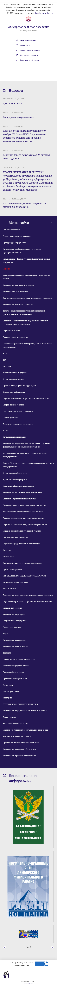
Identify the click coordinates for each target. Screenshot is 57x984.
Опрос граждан (9, 717)
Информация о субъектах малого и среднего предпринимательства (22, 251)
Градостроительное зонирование (17, 236)
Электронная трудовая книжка (16, 666)
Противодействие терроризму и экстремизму (22, 563)
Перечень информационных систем (18, 486)
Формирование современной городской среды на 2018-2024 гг (26, 277)
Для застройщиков (11, 691)
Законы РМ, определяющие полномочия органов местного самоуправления (28, 465)
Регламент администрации (14, 437)
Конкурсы (7, 698)
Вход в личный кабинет (30, 60)
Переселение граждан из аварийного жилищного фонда (27, 602)
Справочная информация (14, 392)
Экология (7, 366)
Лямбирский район (28, 31)
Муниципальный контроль (14, 473)
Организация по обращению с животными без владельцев (28, 595)
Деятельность (9, 557)
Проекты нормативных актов (15, 337)
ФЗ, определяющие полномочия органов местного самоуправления (24, 455)
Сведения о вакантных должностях (18, 424)
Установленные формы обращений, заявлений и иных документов (26, 261)
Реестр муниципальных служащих (18, 411)
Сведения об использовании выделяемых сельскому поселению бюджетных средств (25, 322)
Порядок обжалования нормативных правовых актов (26, 398)
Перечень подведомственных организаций (21, 544)
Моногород (8, 685)
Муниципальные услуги (13, 379)
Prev (4, 912)
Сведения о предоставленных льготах (19, 499)
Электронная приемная (30, 50)
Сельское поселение (11, 230)
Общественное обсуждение (14, 621)
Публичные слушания (12, 569)
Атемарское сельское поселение (28, 27)
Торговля (7, 653)
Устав (5, 431)
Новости (6, 269)
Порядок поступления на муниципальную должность (26, 525)
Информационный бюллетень (16, 292)
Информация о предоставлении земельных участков (26, 711)
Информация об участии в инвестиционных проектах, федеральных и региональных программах (26, 445)
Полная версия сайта (29, 55)
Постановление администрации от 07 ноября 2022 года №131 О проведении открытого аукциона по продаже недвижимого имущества (24, 136)
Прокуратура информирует (14, 243)
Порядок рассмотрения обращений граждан (22, 531)
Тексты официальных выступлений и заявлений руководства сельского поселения (24, 312)
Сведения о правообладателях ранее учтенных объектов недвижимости (27, 345)
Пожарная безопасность (13, 672)
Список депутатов (10, 418)
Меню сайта (25, 45)
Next (52, 912)
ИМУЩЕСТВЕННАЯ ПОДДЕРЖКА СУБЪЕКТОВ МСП (24, 576)
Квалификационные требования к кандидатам (23, 512)
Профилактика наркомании (15, 679)
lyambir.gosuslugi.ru (44, 13)
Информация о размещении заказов (18, 285)
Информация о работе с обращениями (19, 756)
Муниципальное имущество (15, 373)
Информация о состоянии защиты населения (22, 492)
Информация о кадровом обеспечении (19, 749)
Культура (7, 550)
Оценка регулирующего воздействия (19, 659)
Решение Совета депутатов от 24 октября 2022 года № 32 (26, 157)
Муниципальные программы (15, 480)
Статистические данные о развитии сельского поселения (27, 298)
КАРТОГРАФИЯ (9, 589)
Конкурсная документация (18, 117)
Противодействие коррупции (15, 537)
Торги (5, 634)
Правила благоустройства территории (19, 386)
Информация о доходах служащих (18, 304)
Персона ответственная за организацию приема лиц (25, 730)
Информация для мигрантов (15, 646)
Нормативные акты (11, 331)
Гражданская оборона (12, 608)
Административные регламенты (17, 736)
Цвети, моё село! (12, 103)
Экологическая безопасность (15, 724)
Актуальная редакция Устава (15, 582)
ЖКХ (5, 354)
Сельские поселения (29, 40)
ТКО (4, 360)
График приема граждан (13, 405)
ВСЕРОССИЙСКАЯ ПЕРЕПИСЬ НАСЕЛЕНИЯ (20, 704)
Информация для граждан (14, 640)
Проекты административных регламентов (21, 743)
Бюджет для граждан (12, 627)
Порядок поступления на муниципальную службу (24, 518)
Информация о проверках (14, 614)
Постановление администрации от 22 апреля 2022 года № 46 (24, 205)
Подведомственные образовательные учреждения (24, 505)
